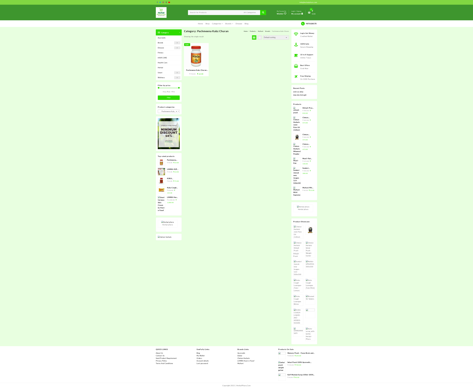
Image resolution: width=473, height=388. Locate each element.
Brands (160, 43)
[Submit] (263, 12)
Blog (198, 353)
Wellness (161, 78)
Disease (161, 48)
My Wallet (201, 356)
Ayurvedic (162, 38)
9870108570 (311, 24)
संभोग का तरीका (298, 92)
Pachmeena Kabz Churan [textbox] (169, 111)
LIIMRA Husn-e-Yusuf (245, 361)
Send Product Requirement (166, 358)
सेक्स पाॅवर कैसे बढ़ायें (299, 95)
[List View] (260, 37)
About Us (159, 353)
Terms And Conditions (164, 363)
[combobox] (169, 111)
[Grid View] (254, 37)
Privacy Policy (161, 361)
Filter (168, 98)
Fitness (160, 53)
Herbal (160, 68)
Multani (240, 363)
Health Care (162, 63)
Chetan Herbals (243, 358)
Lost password (202, 363)
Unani (160, 73)
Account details (203, 361)
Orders (199, 358)
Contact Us (160, 356)
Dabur (239, 356)
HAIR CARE (162, 58)
